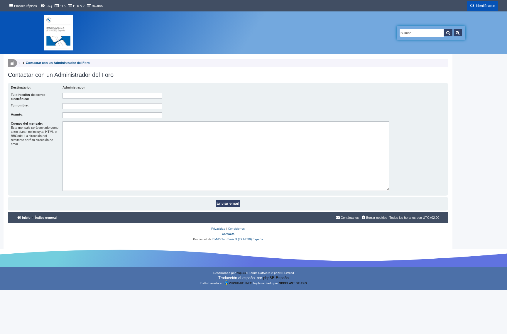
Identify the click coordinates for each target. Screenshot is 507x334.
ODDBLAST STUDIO (293, 283)
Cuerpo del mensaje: (27, 123)
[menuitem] (46, 5)
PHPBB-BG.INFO (240, 283)
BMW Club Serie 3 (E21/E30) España (237, 239)
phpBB (241, 272)
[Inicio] (58, 32)
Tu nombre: (20, 105)
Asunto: (17, 114)
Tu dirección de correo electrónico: (28, 97)
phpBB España (276, 278)
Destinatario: (21, 87)
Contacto (228, 233)
